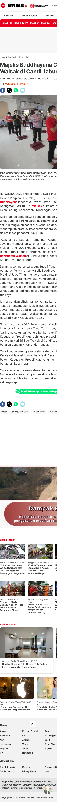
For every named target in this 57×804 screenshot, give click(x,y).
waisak (4, 411)
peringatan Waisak (13, 256)
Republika (7, 23)
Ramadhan (27, 752)
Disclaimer (5, 771)
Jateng (49, 15)
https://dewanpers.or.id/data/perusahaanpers (24, 787)
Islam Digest (51, 735)
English (48, 748)
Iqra (24, 735)
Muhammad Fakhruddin (16, 83)
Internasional (6, 744)
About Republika (8, 767)
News (3, 739)
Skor (47, 731)
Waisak (37, 206)
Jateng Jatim (23, 57)
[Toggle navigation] (3, 5)
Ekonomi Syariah (30, 731)
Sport (47, 739)
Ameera (4, 731)
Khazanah (5, 735)
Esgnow (4, 748)
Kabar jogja (30, 15)
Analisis (26, 739)
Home (2, 57)
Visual (25, 748)
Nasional (9, 15)
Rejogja (11, 57)
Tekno (25, 744)
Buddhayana (9, 202)
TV (1, 752)
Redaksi (26, 767)
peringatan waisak (20, 411)
